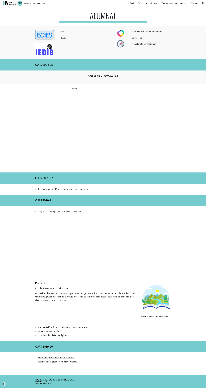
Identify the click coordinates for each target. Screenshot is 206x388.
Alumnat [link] (153, 3)
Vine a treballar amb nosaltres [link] (174, 3)
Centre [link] (141, 3)
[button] (203, 3)
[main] (103, 16)
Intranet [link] (194, 3)
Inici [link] (132, 3)
